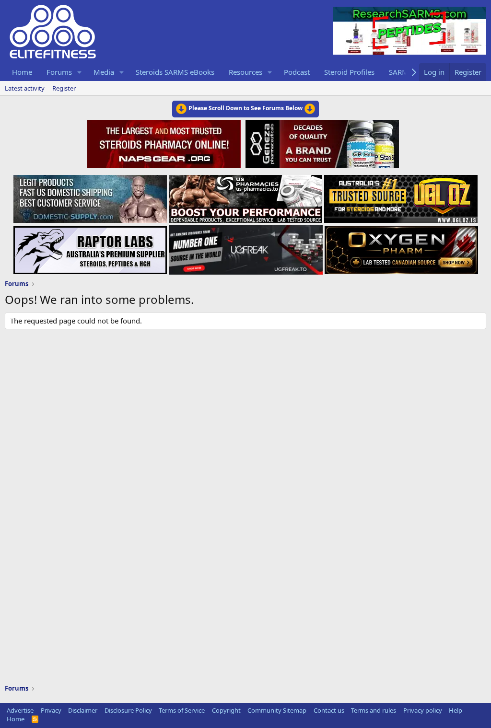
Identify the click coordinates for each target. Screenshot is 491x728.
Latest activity (25, 88)
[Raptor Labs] (90, 247)
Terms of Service (182, 710)
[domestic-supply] (90, 196)
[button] (79, 72)
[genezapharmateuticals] (321, 142)
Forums (59, 72)
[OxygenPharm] (401, 247)
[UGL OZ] (401, 196)
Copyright (226, 710)
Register (64, 88)
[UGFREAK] (246, 247)
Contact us (329, 710)
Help (455, 710)
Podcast (297, 72)
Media (104, 72)
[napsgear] (165, 142)
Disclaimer (82, 710)
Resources (245, 72)
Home (22, 72)
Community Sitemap (276, 710)
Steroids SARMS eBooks (175, 72)
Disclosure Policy (128, 710)
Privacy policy (422, 710)
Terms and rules (373, 710)
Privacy (51, 710)
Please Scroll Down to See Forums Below (245, 108)
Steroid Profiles (349, 72)
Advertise (20, 710)
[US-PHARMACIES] (245, 196)
